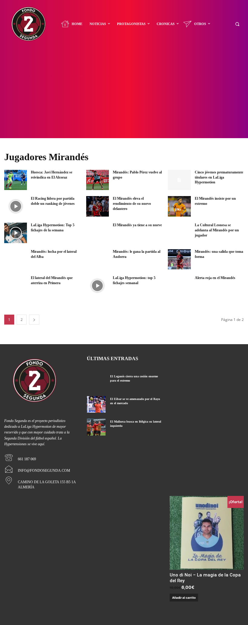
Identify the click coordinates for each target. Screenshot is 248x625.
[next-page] (34, 320)
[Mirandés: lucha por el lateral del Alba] (15, 259)
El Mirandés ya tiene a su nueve (137, 225)
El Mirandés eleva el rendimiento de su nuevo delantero (132, 203)
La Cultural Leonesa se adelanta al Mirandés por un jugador (217, 230)
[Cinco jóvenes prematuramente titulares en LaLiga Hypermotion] (179, 180)
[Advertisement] (124, 93)
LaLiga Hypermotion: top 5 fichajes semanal (134, 280)
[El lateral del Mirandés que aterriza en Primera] (15, 285)
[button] (237, 24)
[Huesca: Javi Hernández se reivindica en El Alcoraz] (15, 180)
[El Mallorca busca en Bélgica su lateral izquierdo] (96, 427)
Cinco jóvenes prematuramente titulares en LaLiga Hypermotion (219, 177)
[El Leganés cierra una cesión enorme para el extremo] (96, 381)
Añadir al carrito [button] (184, 597)
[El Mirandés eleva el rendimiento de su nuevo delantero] (97, 206)
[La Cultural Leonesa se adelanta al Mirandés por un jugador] (179, 233)
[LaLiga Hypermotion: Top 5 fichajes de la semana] (15, 233)
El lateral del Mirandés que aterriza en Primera (52, 280)
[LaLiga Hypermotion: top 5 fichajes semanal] (97, 285)
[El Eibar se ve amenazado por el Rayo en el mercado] (96, 404)
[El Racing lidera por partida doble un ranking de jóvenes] (15, 206)
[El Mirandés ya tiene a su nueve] (97, 233)
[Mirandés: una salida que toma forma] (179, 259)
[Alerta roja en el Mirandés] (179, 285)
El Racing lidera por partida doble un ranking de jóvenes (53, 201)
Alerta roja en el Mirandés (215, 278)
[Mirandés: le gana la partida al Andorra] (97, 259)
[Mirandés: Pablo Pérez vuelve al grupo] (97, 180)
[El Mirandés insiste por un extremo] (179, 206)
